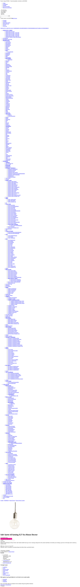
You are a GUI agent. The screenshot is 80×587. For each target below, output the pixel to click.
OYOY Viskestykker (12, 360)
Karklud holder (11, 438)
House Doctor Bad (11, 270)
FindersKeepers (9, 228)
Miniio (7, 324)
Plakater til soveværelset (13, 455)
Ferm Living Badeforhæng (13, 206)
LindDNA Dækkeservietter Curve (17, 302)
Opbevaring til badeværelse (13, 392)
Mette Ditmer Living (12, 321)
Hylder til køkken (11, 437)
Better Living (8, 164)
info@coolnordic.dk (7, 562)
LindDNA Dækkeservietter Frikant (17, 303)
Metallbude (8, 316)
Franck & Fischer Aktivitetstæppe (14, 232)
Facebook (5, 579)
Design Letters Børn (12, 183)
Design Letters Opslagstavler (13, 187)
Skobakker (10, 423)
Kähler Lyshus (11, 292)
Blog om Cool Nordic (7, 7)
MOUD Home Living (12, 331)
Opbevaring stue (11, 469)
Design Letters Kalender (13, 184)
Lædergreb (8, 105)
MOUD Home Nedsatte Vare (14, 333)
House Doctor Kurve (12, 275)
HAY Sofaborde (11, 260)
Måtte (7, 110)
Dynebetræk (10, 453)
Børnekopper (10, 400)
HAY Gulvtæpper (11, 246)
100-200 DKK (8, 486)
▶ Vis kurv (15, 18)
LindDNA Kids (11, 308)
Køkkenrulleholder (9, 98)
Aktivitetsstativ (11, 398)
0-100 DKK (8, 484)
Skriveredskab (8, 133)
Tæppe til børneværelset (13, 413)
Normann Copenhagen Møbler (14, 343)
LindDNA (5, 567)
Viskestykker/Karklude (12, 451)
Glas (6, 73)
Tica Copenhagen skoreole (13, 377)
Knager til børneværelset (13, 408)
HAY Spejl (10, 261)
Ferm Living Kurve (12, 211)
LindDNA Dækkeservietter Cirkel (17, 301)
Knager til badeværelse (12, 390)
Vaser (7, 157)
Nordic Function (9, 336)
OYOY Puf (10, 358)
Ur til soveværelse (11, 462)
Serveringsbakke (11, 446)
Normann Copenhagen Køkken (14, 341)
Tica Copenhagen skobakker (13, 376)
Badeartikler (8, 43)
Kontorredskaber (11, 429)
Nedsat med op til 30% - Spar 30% (12, 33)
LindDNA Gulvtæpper (12, 306)
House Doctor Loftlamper (15, 279)
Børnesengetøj (11, 405)
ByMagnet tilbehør (11, 176)
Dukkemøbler (8, 65)
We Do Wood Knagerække (13, 382)
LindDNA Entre (11, 305)
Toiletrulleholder (11, 393)
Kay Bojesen (8, 286)
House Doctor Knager (12, 273)
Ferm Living (5, 570)
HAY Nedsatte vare (12, 267)
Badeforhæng (8, 45)
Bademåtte (8, 46)
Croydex (7, 179)
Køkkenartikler (8, 96)
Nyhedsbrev (5, 4)
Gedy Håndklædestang (12, 235)
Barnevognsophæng (12, 399)
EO (6, 202)
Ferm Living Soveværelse (13, 219)
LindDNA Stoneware (12, 312)
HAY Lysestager (11, 254)
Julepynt (7, 83)
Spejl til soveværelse (12, 461)
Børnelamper (8, 57)
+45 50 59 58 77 (6, 560)
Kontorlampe (10, 428)
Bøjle (7, 56)
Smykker (7, 135)
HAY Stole (10, 262)
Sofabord (7, 136)
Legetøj (7, 102)
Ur (6, 153)
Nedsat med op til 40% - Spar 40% (12, 34)
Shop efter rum (6, 23)
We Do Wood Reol (12, 383)
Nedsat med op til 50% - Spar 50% (12, 36)
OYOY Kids (10, 351)
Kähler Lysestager (11, 290)
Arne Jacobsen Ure (9, 163)
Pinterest (4, 580)
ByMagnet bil (10, 175)
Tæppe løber (8, 151)
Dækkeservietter (9, 66)
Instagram (5, 581)
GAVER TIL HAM (7, 481)
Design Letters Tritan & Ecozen (14, 195)
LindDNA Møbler (11, 310)
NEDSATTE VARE (4, 28)
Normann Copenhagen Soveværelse (15, 345)
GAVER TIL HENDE (7, 482)
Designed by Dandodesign (5, 584)
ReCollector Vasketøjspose (13, 369)
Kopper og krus (9, 91)
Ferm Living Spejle (12, 220)
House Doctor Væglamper (15, 280)
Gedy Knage (10, 236)
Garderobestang (9, 70)
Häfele (7, 268)
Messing (7, 108)
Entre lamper (10, 417)
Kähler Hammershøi (12, 289)
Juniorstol (10, 407)
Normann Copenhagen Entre (13, 340)
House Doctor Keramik (12, 272)
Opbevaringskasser (12, 431)
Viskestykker (8, 158)
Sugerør (7, 140)
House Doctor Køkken (12, 276)
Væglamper (8, 160)
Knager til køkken (11, 439)
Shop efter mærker (6, 22)
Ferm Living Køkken (12, 213)
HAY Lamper (10, 253)
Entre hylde (10, 416)
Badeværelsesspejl (11, 387)
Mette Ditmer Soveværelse (13, 322)
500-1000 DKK (9, 490)
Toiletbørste (8, 149)
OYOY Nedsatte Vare (12, 363)
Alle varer (5, 26)
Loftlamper (8, 103)
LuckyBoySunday (9, 314)
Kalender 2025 (8, 85)
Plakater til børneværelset (13, 411)
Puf (6, 121)
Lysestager (8, 104)
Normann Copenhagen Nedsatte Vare (15, 346)
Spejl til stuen (10, 472)
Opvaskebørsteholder (12, 445)
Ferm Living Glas (11, 208)
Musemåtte (8, 109)
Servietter (7, 129)
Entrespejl (10, 421)
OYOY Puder (11, 357)
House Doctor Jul (11, 283)
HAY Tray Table (11, 263)
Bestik (9, 434)
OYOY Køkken (11, 354)
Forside (1, 500)
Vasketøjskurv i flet (14, 395)
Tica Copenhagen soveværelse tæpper (15, 378)
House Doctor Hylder (12, 271)
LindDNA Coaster (11, 298)
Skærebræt (10, 447)
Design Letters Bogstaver (13, 182)
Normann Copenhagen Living (14, 342)
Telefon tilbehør (9, 147)
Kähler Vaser (10, 293)
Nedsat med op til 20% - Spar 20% (12, 32)
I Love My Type (9, 284)
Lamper (7, 99)
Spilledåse (10, 412)
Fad (6, 68)
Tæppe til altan (11, 478)
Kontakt (4, 5)
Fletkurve (10, 114)
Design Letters (6, 569)
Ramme (7, 123)
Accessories (8, 41)
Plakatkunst (8, 119)
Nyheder (4, 21)
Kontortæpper (11, 430)
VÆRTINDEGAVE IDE (8, 496)
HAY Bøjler (10, 243)
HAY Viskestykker (12, 266)
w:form (7, 379)
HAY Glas (10, 245)
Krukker (7, 93)
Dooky (7, 197)
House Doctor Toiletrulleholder (14, 281)
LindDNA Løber (13, 304)
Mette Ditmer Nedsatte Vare (13, 323)
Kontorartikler (8, 90)
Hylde (7, 81)
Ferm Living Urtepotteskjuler (16, 225)
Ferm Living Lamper (12, 214)
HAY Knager (10, 251)
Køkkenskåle (10, 444)
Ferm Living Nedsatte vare (13, 227)
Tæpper (7, 152)
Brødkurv (7, 55)
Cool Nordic (8, 178)
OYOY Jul (10, 364)
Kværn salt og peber (10, 95)
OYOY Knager (11, 352)
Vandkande (8, 156)
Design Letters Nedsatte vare (13, 196)
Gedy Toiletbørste (11, 237)
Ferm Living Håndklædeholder (14, 210)
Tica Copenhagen (6, 575)
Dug (6, 63)
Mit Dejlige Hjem (9, 325)
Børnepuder (10, 404)
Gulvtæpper (8, 77)
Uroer (7, 154)
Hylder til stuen (11, 465)
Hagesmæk (8, 78)
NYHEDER (30, 28)
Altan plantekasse (11, 475)
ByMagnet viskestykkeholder (14, 174)
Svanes (7, 370)
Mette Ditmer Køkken (12, 320)
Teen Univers (8, 479)
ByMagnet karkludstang (13, 169)
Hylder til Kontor (11, 426)
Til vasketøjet (8, 148)
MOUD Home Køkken (12, 330)
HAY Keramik (11, 250)
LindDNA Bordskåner (12, 297)
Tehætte (7, 146)
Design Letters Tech (12, 191)
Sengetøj (7, 127)
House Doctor (11, 551)
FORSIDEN (25, 28)
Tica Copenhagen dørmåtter (13, 373)
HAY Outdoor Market (12, 257)
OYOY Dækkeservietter (13, 350)
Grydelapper (8, 75)
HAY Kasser (10, 249)
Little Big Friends (9, 295)
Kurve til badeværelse (12, 391)
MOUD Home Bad (12, 328)
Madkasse (7, 107)
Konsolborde (10, 51)
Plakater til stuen (11, 470)
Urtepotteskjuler (9, 155)
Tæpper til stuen (11, 473)
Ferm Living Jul (11, 226)
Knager (7, 89)
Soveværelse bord (11, 457)
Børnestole (10, 59)
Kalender (7, 84)
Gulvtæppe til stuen (12, 464)
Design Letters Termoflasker (13, 192)
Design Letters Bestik (12, 181)
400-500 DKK (8, 489)
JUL (4, 498)
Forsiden (4, 20)
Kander (7, 86)
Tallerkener (10, 448)
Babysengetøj (8, 42)
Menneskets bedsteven (10, 480)
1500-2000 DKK (9, 492)
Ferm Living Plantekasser (13, 217)
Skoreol (7, 130)
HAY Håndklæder (11, 248)
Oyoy (4, 568)
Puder (7, 120)
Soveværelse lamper (12, 458)
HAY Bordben (11, 242)
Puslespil (7, 122)
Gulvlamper (8, 76)
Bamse (7, 48)
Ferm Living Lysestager (12, 215)
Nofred (7, 334)
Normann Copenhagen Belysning (14, 339)
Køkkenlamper (11, 440)
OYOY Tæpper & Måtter (13, 359)
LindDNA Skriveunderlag (13, 311)
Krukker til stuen (11, 466)
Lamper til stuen (11, 467)
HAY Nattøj (10, 255)
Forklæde (7, 69)
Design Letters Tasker (12, 190)
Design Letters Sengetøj (12, 188)
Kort (6, 92)
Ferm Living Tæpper (12, 223)
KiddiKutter (8, 294)
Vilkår (4, 3)
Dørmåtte (7, 67)
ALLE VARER (6, 497)
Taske (7, 145)
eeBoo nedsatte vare (12, 201)
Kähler (4, 573)
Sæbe (7, 142)
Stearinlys (7, 138)
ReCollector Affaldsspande (13, 366)
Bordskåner (8, 54)
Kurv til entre (10, 422)
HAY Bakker (10, 241)
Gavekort (7, 72)
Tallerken (7, 144)
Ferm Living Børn (11, 207)
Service (7, 128)
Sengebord (8, 125)
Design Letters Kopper (12, 186)
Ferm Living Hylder (12, 209)
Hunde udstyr (8, 80)
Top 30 (4, 24)
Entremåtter (10, 420)
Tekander (10, 449)
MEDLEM (34, 28)
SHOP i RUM (19, 28)
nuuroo (7, 347)
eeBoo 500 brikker (11, 200)
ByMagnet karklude (12, 170)
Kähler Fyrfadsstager (12, 288)
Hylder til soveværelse (12, 454)
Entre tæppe (10, 418)
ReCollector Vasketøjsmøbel (13, 368)
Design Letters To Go (12, 193)
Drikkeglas (10, 435)
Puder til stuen (11, 471)
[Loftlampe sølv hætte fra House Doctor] (15, 531)
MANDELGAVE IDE (7, 39)
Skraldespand (8, 131)
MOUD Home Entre (12, 329)
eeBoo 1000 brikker (12, 199)
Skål (6, 134)
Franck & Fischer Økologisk (13, 233)
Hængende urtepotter (12, 476)
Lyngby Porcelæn (9, 315)
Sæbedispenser (8, 143)
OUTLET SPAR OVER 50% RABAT (13, 37)
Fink (6, 230)
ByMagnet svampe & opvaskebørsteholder (16, 173)
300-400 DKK (8, 488)
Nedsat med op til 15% (10, 31)
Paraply (7, 117)
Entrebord (10, 419)
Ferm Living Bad (11, 205)
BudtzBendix (8, 166)
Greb (7, 74)
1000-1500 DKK (9, 491)
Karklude (7, 87)
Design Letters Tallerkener (13, 189)
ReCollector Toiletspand (13, 367)
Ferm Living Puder (12, 218)
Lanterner (7, 100)
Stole (7, 139)
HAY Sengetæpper (12, 258)
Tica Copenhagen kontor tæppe (14, 374)
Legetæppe (8, 101)
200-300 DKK (8, 487)
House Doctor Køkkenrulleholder (14, 277)
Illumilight (8, 285)
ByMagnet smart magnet (13, 172)
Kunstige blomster (9, 94)
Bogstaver (8, 49)
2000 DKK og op (9, 493)
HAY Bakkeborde (11, 240)
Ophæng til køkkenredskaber (16, 443)
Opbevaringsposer (11, 116)
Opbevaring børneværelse (13, 410)
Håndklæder (8, 82)
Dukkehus (8, 64)
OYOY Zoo (10, 361)
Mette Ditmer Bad (11, 319)
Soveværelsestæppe (12, 460)
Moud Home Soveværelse (13, 332)
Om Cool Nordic (6, 6)
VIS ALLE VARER (13, 28)
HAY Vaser (10, 264)
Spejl (7, 137)
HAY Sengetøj (11, 259)
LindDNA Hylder (11, 307)
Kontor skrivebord (11, 427)
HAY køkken (10, 252)
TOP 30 (4, 495)
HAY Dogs (10, 244)
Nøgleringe (8, 112)
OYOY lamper (11, 355)
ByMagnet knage (11, 171)
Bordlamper (8, 52)
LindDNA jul (10, 313)
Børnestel (7, 60)
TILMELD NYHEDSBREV (43, 28)
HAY (4, 571)
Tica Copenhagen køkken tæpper (14, 375)
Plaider (7, 118)
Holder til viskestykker (12, 436)
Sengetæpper (10, 456)
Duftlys (7, 61)
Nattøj (7, 111)
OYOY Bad (10, 349)
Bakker (7, 47)
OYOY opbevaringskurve (13, 356)
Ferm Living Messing (12, 216)
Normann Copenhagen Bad (13, 338)
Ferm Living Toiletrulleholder (14, 222)
